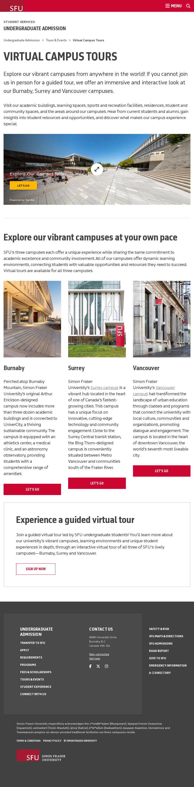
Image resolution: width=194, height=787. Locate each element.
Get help (94, 658)
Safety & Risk (159, 629)
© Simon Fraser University (80, 740)
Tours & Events (56, 40)
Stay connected (99, 654)
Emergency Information (168, 665)
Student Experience (35, 687)
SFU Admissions (160, 644)
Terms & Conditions (29, 740)
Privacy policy (52, 740)
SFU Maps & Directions (166, 636)
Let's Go (32, 489)
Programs (28, 665)
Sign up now (36, 569)
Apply (24, 650)
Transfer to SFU (32, 643)
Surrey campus (104, 387)
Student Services (19, 22)
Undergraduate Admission (35, 28)
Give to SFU (157, 658)
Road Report (159, 651)
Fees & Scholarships (35, 672)
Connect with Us (33, 694)
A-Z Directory (160, 673)
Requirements (31, 657)
